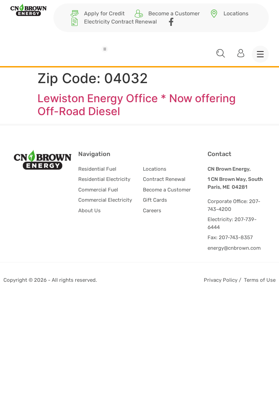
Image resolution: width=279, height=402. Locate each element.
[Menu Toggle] (104, 49)
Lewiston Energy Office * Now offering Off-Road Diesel (136, 105)
